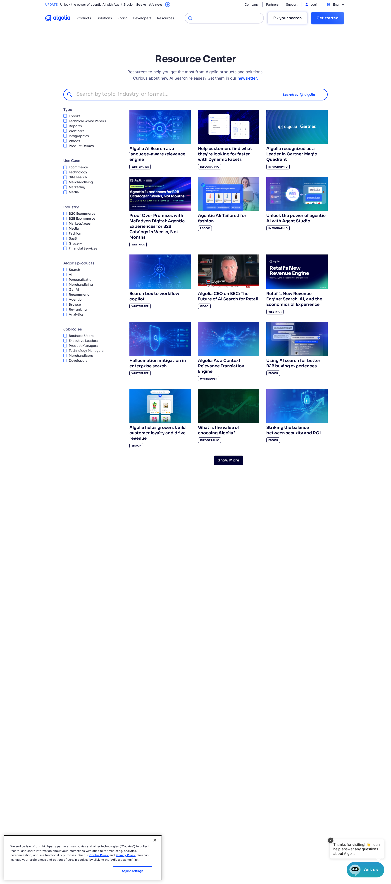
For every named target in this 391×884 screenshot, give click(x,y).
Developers (142, 18)
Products (83, 18)
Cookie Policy (99, 855)
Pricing (122, 18)
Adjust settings (132, 871)
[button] (357, 849)
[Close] (155, 840)
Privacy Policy (126, 855)
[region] (83, 857)
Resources (165, 18)
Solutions (104, 18)
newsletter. (248, 78)
